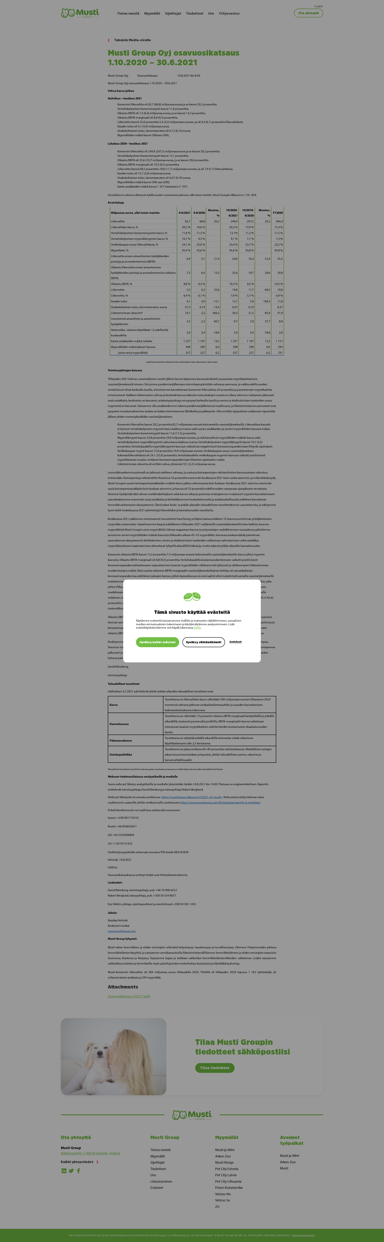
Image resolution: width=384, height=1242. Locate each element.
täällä (197, 627)
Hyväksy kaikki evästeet (158, 642)
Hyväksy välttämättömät (203, 642)
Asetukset (235, 641)
